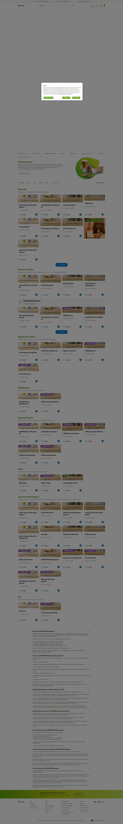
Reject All (66, 97)
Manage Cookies (48, 97)
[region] (62, 91)
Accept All (76, 97)
